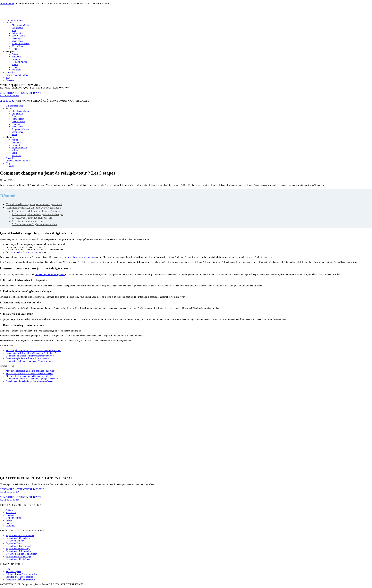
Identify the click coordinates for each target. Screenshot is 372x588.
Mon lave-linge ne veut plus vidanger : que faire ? (28, 376)
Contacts (10, 80)
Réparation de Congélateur (18, 538)
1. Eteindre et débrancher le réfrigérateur (36, 210)
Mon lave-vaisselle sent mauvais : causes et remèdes (29, 373)
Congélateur (17, 28)
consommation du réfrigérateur (23, 252)
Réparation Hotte (14, 543)
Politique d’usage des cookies (19, 577)
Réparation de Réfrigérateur (18, 559)
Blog (8, 77)
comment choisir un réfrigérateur (78, 257)
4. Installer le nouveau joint (28, 220)
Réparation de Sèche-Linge (18, 556)
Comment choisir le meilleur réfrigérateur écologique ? (31, 353)
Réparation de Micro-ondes (18, 551)
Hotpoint (16, 59)
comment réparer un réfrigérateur (50, 274)
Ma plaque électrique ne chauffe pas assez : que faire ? (31, 371)
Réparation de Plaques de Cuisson (21, 554)
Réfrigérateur (18, 33)
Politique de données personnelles (21, 574)
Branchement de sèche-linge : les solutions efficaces (29, 381)
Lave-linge (17, 38)
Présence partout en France (18, 75)
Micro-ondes (17, 41)
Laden (14, 67)
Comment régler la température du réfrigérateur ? (28, 358)
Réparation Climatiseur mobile (20, 535)
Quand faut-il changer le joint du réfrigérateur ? (34, 204)
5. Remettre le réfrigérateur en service (34, 224)
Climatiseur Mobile (20, 25)
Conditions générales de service (20, 579)
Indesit (15, 64)
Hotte (14, 49)
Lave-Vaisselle (18, 35)
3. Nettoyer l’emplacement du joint (32, 217)
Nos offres (10, 72)
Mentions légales (13, 571)
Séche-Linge (17, 46)
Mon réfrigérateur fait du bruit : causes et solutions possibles (33, 350)
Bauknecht (17, 56)
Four (14, 30)
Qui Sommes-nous (14, 20)
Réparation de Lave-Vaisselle (19, 546)
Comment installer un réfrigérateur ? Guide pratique (29, 361)
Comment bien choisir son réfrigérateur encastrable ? (30, 355)
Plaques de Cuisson (20, 43)
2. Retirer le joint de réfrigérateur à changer (37, 214)
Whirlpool (16, 69)
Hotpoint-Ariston (19, 62)
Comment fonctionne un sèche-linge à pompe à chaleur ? (32, 378)
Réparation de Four (15, 540)
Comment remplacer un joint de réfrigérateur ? (33, 207)
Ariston (15, 54)
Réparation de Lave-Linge (18, 548)
